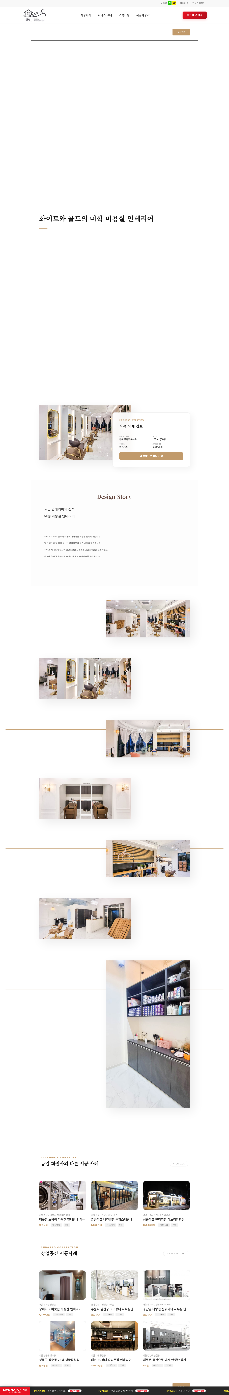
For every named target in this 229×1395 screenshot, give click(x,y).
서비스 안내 (105, 15)
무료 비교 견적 (194, 15)
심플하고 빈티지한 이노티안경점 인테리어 (166, 1219)
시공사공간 (143, 15)
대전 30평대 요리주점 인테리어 (111, 1360)
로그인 (164, 3)
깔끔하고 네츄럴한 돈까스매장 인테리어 (114, 1219)
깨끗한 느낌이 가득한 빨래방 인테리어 (62, 1219)
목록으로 (181, 32)
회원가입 (184, 3)
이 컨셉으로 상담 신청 (151, 456)
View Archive (176, 1253)
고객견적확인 (198, 3)
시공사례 (85, 15)
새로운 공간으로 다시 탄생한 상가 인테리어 (166, 1360)
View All (179, 1164)
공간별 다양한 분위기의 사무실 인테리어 (166, 1309)
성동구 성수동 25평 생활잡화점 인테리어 (62, 1360)
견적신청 (124, 15)
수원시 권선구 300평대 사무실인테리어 (114, 1309)
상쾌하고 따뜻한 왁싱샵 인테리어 (60, 1309)
